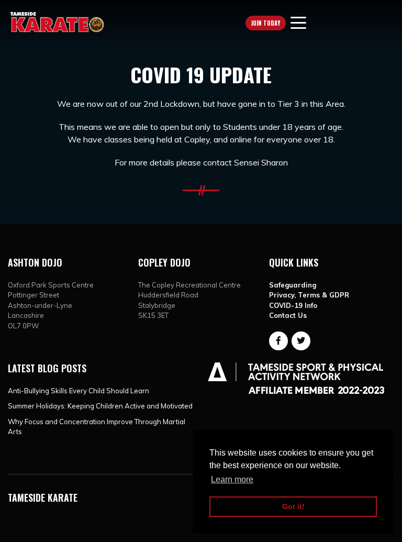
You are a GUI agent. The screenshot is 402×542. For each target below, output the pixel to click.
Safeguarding (292, 285)
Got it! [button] (293, 506)
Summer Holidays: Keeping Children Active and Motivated (100, 406)
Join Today (266, 23)
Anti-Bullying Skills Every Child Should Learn (78, 390)
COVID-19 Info (293, 305)
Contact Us (288, 315)
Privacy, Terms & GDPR (309, 295)
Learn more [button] (232, 479)
